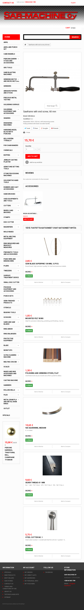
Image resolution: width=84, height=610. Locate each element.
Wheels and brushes (8, 211)
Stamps (7, 217)
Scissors (7, 317)
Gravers (7, 118)
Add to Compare (65, 282)
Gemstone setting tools (11, 168)
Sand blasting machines (10, 73)
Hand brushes (9, 194)
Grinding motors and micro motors (11, 80)
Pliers (6, 266)
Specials (6, 415)
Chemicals (8, 150)
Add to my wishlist (35, 162)
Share (36, 128)
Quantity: (28, 146)
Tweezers (8, 271)
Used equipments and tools (11, 200)
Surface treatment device (11, 276)
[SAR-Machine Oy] (41, 15)
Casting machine (11, 380)
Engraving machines (8, 124)
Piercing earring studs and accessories (11, 61)
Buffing (7, 155)
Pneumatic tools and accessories (11, 253)
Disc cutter (9, 222)
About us (7, 591)
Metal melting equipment (10, 237)
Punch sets (8, 296)
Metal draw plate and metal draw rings (11, 402)
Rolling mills (9, 390)
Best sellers (9, 578)
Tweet (28, 128)
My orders (28, 572)
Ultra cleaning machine (10, 356)
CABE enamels (9, 54)
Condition (26, 119)
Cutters (7, 205)
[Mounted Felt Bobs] (52, 301)
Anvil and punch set (10, 48)
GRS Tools (8, 67)
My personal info (31, 581)
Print (28, 132)
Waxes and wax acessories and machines (10, 373)
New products (9, 575)
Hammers (7, 385)
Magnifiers (8, 227)
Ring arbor (8, 329)
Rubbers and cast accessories (11, 188)
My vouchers (30, 584)
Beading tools (10, 312)
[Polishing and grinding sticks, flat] (52, 356)
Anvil (6, 42)
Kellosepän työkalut (8, 139)
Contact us (8, 3)
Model (25, 116)
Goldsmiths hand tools (11, 181)
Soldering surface (11, 104)
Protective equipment (8, 339)
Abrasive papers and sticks (10, 92)
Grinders (7, 86)
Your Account (55, 29)
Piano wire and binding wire (10, 260)
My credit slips (30, 575)
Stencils (7, 307)
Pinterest (55, 128)
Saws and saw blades (9, 323)
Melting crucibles (11, 362)
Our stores (8, 581)
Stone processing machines (11, 174)
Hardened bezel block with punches (10, 132)
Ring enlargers (10, 334)
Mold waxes (9, 232)
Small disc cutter (11, 282)
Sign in (59, 27)
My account (28, 568)
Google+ (45, 128)
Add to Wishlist (38, 282)
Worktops (8, 350)
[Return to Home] (25, 44)
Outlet (7, 408)
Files (6, 395)
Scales (6, 367)
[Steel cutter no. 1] (52, 520)
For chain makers (11, 145)
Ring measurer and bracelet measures (11, 245)
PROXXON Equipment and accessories (10, 289)
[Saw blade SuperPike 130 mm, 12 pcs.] (52, 246)
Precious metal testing (10, 99)
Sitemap (7, 597)
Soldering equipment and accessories (10, 111)
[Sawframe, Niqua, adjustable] (33, 201)
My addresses (30, 578)
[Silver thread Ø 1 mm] (52, 465)
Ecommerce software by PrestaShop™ (15, 604)
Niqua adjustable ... (30, 213)
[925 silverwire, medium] (52, 411)
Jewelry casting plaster (10, 161)
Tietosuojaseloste (11, 594)
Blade (6, 345)
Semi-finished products (9, 302)
